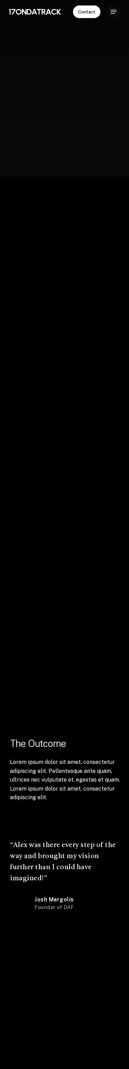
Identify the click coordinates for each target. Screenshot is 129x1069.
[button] (113, 11)
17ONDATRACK (35, 12)
